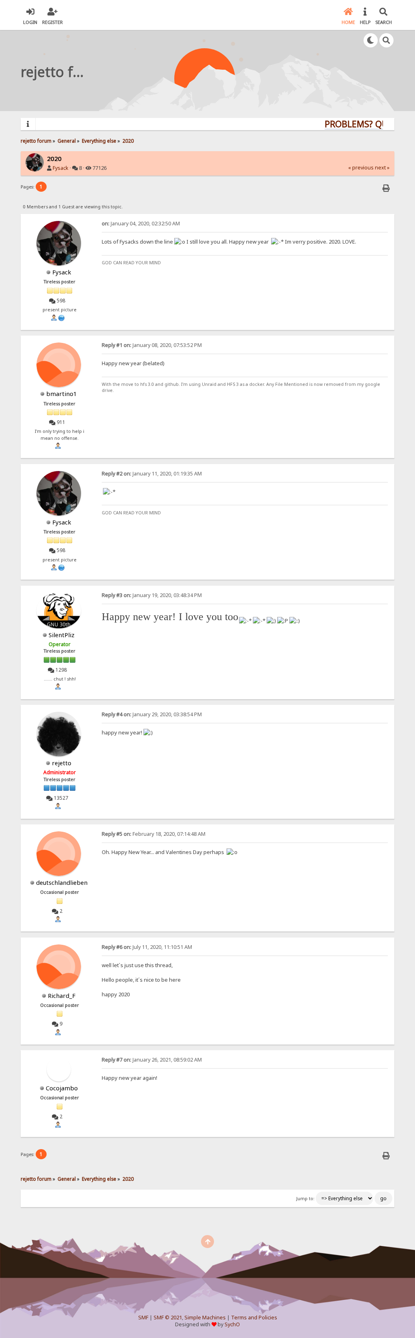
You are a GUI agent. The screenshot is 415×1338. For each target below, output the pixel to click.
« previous (361, 167)
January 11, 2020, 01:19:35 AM (152, 473)
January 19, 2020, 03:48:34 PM (152, 595)
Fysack (60, 168)
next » (382, 167)
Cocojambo (62, 1088)
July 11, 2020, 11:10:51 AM (147, 947)
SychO (232, 1324)
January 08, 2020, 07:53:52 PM (152, 345)
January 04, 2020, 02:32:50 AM (141, 223)
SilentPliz (62, 635)
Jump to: (305, 1198)
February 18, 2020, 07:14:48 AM (153, 834)
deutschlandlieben (62, 882)
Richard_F (61, 995)
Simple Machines (205, 1317)
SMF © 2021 (168, 1317)
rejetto (61, 763)
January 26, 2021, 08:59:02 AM (152, 1059)
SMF (143, 1317)
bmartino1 (61, 394)
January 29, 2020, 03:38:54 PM (152, 714)
